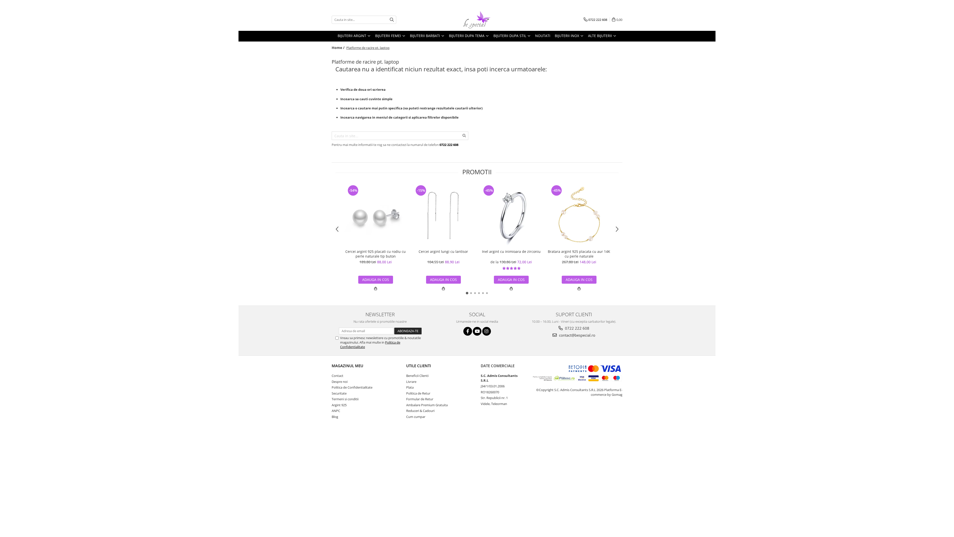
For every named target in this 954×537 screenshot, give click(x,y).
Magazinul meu (347, 365)
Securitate (339, 393)
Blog (335, 416)
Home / (339, 47)
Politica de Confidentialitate (352, 387)
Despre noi (340, 381)
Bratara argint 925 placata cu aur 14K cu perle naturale (579, 253)
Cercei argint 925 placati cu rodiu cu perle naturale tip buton (375, 253)
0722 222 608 (576, 328)
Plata (410, 387)
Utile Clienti (418, 365)
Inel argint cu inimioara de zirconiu (511, 251)
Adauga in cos (375, 279)
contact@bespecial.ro (576, 335)
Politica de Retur (418, 393)
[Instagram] (486, 331)
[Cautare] (391, 20)
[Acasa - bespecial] (477, 19)
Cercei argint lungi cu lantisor (443, 251)
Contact (337, 375)
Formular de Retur (419, 399)
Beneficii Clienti (417, 375)
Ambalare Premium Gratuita (427, 405)
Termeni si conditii (345, 399)
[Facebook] (467, 331)
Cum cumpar (415, 416)
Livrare (411, 381)
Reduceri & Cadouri (420, 410)
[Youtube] (477, 331)
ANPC (336, 410)
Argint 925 (339, 405)
